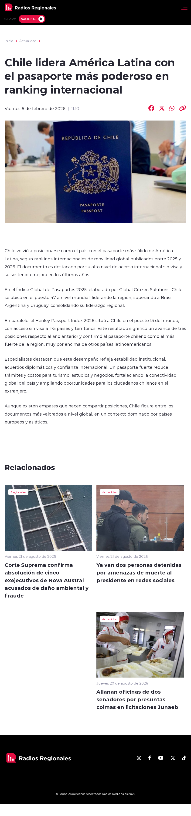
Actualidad (27, 41)
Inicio (9, 41)
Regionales (18, 492)
